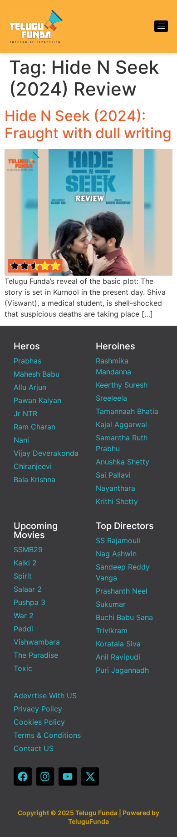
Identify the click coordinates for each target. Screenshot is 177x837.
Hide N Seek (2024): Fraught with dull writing (88, 124)
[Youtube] (68, 776)
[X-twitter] (90, 776)
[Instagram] (45, 776)
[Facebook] (23, 776)
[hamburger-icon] (161, 26)
